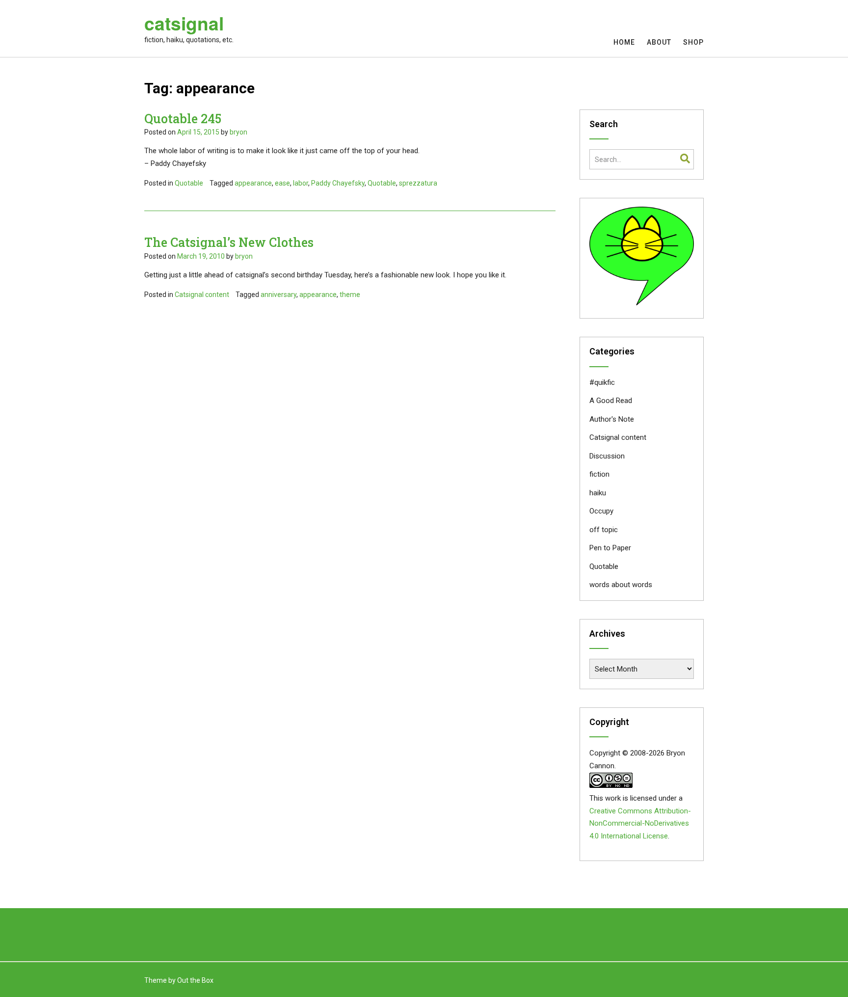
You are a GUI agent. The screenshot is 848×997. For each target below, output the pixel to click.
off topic (603, 529)
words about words (620, 584)
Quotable (189, 183)
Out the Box (195, 980)
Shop (693, 42)
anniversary (278, 294)
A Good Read (610, 400)
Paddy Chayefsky (338, 183)
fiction (599, 474)
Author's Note (611, 419)
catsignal (184, 23)
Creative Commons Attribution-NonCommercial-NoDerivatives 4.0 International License (640, 824)
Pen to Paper (610, 547)
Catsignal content (202, 294)
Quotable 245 (182, 118)
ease (282, 183)
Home (624, 42)
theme (350, 294)
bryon (238, 132)
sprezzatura (418, 183)
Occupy (601, 511)
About (659, 42)
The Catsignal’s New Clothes (229, 242)
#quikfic (602, 382)
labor (300, 183)
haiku (597, 492)
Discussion (607, 456)
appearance (253, 183)
